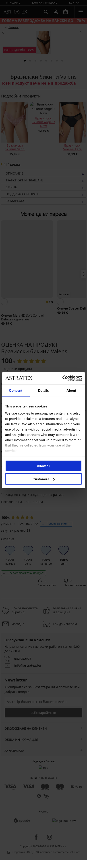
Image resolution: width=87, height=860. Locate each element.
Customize (41, 479)
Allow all (43, 466)
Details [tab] (43, 390)
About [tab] (71, 390)
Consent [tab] (15, 390)
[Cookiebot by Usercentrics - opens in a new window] (62, 378)
